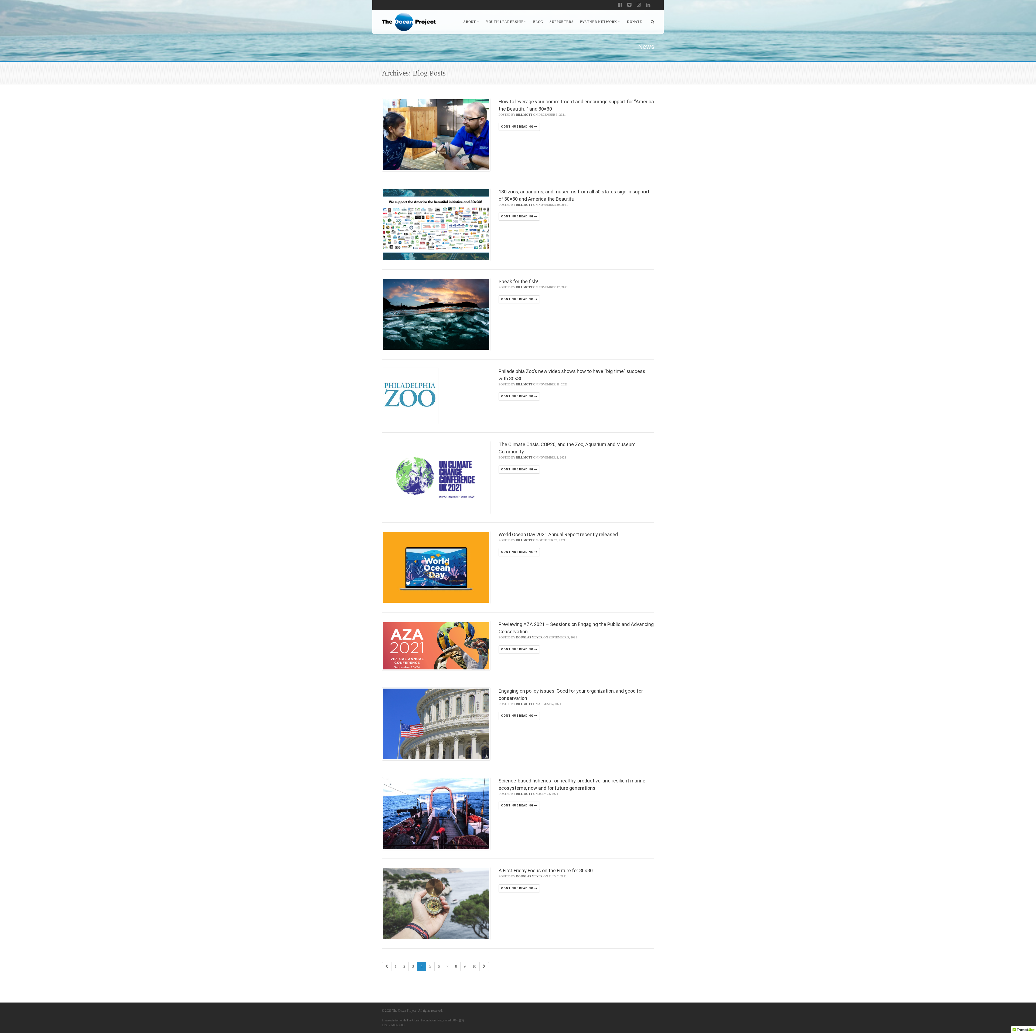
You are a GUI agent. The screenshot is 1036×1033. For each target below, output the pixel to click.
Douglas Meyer (529, 637)
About (469, 22)
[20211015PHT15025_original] (436, 477)
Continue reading (517, 126)
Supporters (561, 22)
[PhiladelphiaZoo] (436, 396)
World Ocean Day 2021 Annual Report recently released (558, 534)
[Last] (484, 966)
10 (474, 966)
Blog (538, 22)
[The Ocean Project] (409, 22)
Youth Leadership (504, 22)
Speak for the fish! (518, 281)
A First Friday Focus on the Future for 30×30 (546, 870)
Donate (634, 22)
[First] (386, 966)
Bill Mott (524, 114)
